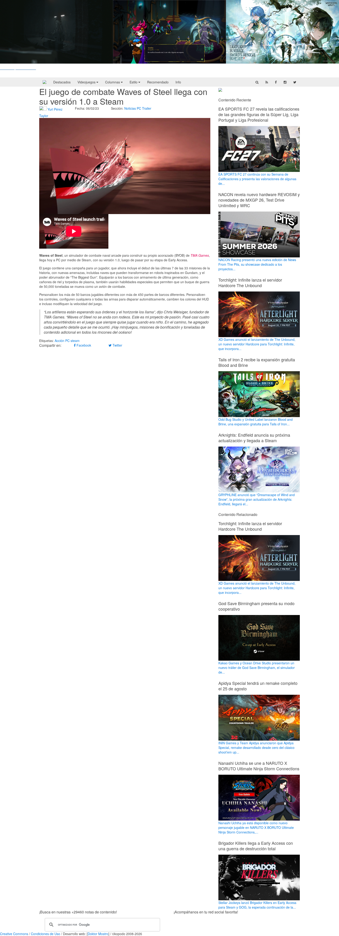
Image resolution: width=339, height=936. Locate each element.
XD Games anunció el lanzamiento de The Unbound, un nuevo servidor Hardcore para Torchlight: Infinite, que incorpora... (256, 344)
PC (139, 108)
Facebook (83, 345)
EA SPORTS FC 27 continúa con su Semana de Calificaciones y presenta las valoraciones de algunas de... (257, 179)
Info (178, 82)
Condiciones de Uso (45, 933)
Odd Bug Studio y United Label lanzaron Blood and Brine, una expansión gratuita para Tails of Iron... (255, 421)
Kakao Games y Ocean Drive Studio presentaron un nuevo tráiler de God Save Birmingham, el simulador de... (256, 667)
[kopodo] (44, 82)
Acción (59, 340)
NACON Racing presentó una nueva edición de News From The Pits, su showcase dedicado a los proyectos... (257, 264)
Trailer (146, 108)
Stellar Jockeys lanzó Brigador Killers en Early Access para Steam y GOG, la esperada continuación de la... (257, 905)
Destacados (62, 82)
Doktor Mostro (98, 933)
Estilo (134, 82)
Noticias (130, 108)
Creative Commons (14, 933)
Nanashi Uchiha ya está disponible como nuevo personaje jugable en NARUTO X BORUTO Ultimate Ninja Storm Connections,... (256, 827)
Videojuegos (86, 82)
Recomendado (158, 82)
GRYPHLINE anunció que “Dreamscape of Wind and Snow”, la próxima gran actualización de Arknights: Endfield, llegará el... (256, 499)
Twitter (117, 345)
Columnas (113, 82)
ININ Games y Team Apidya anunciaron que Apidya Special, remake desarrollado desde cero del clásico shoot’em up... (256, 747)
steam (75, 340)
